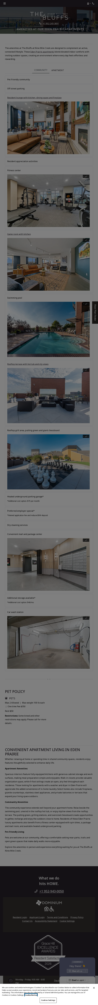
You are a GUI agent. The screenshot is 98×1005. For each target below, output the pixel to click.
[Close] (94, 988)
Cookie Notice (31, 995)
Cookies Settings (48, 1000)
